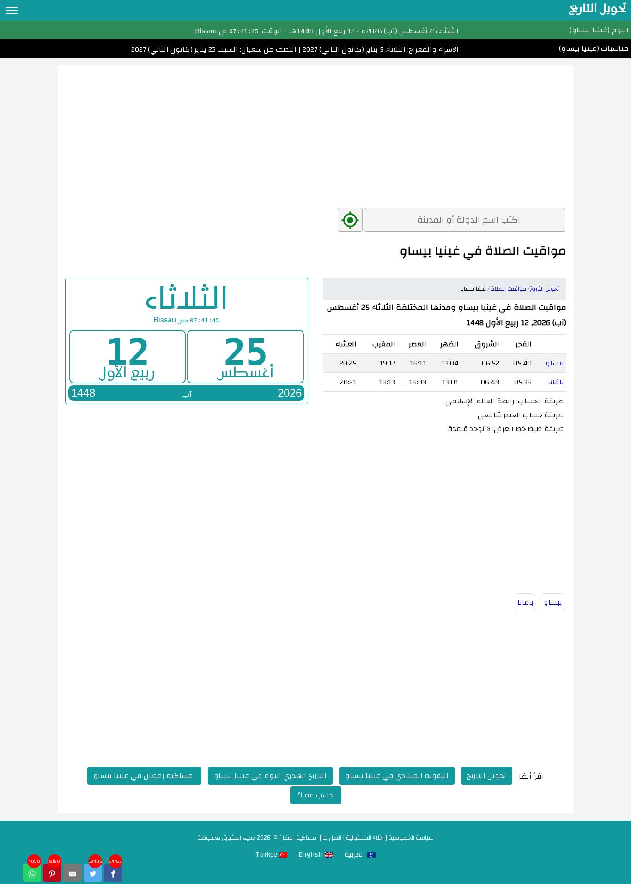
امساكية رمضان (298, 837)
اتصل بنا (331, 837)
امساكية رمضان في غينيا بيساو (144, 776)
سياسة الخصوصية (411, 837)
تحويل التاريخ (486, 776)
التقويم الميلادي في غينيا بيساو (397, 776)
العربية (355, 854)
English (311, 854)
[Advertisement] (316, 130)
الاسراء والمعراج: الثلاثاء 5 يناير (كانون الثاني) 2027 (380, 49)
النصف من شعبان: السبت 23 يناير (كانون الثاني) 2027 (214, 49)
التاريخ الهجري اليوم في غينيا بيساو (270, 776)
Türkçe (267, 854)
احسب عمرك (315, 795)
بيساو (555, 363)
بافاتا (556, 382)
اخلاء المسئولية (365, 837)
